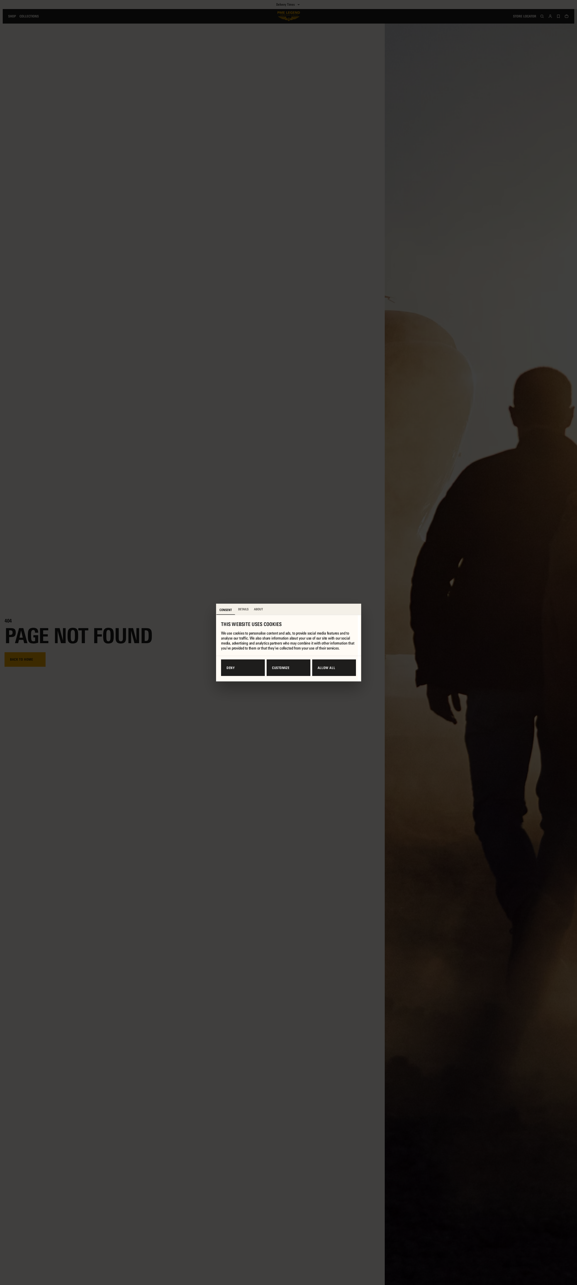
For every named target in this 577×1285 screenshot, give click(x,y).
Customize (281, 667)
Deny (230, 667)
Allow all (326, 667)
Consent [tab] (225, 610)
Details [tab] (243, 609)
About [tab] (258, 609)
